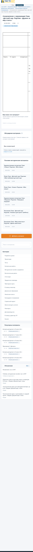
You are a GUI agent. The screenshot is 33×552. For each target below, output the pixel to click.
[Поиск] (6, 5)
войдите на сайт (8, 151)
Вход (13, 5)
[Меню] (30, 1)
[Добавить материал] (3, 5)
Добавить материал (18, 236)
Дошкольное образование (7, 8)
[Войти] (9, 5)
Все (27, 365)
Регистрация (20, 5)
